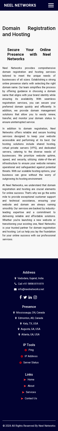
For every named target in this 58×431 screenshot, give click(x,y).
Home (31, 379)
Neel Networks (47, 425)
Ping (31, 349)
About (31, 385)
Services (31, 392)
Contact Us (31, 398)
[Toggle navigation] (51, 5)
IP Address (31, 356)
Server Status (31, 362)
